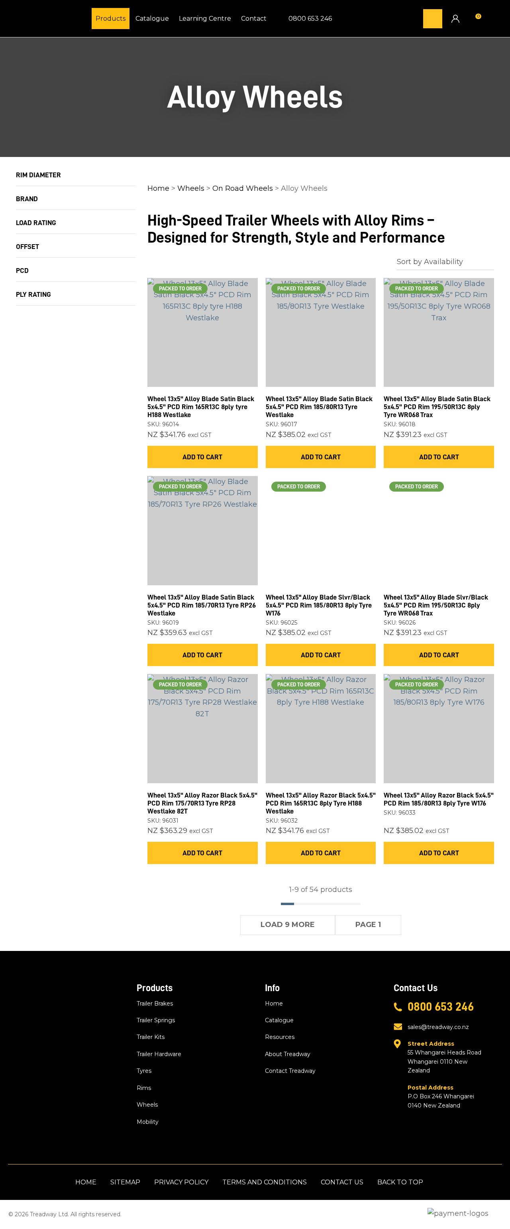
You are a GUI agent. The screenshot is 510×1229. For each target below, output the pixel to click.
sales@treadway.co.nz (438, 1027)
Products (111, 18)
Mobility (148, 1121)
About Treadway (287, 1054)
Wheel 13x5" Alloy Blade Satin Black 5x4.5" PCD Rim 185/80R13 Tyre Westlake (319, 406)
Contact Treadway (290, 1070)
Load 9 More (288, 924)
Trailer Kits (151, 1037)
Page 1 (368, 924)
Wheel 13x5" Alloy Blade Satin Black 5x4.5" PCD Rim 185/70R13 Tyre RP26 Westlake (201, 605)
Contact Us (342, 1182)
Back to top (400, 1182)
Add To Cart (202, 457)
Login (455, 19)
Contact (254, 18)
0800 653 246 (310, 18)
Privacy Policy (181, 1182)
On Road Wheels (242, 188)
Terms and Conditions (264, 1182)
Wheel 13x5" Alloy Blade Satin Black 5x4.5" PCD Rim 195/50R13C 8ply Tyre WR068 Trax (437, 406)
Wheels (190, 188)
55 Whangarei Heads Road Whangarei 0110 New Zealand (444, 1057)
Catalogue (152, 18)
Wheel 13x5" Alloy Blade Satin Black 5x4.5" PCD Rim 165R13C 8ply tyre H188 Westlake (200, 406)
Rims (144, 1088)
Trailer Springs (156, 1020)
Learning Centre (205, 18)
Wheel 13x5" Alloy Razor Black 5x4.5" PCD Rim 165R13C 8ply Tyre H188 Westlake (321, 803)
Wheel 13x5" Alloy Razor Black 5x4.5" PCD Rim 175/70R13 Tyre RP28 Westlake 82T (202, 803)
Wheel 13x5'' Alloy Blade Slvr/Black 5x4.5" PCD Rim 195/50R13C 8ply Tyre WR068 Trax (436, 605)
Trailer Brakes (155, 1003)
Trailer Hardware (159, 1054)
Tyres (144, 1070)
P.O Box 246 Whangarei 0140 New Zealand (441, 1096)
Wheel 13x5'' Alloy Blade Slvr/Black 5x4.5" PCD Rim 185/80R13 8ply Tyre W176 (319, 605)
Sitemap (125, 1182)
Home (158, 188)
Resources (279, 1037)
